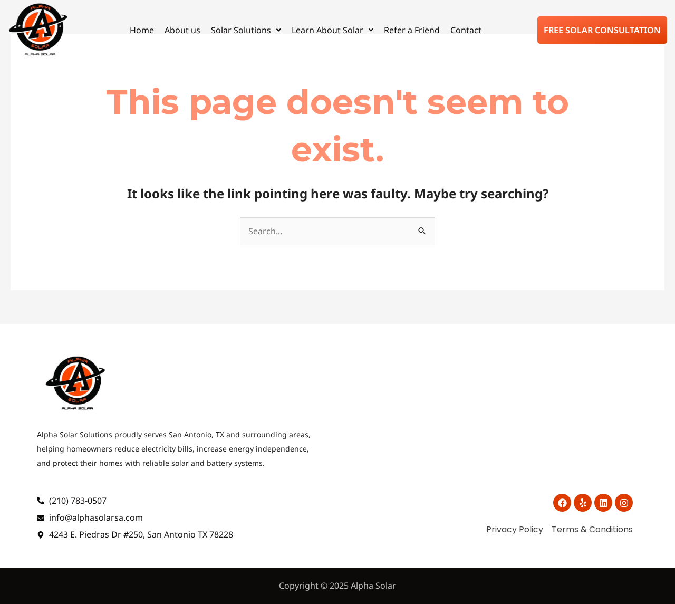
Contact (465, 30)
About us (182, 30)
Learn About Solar (327, 30)
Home (142, 30)
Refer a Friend (412, 30)
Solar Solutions (241, 30)
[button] (246, 30)
